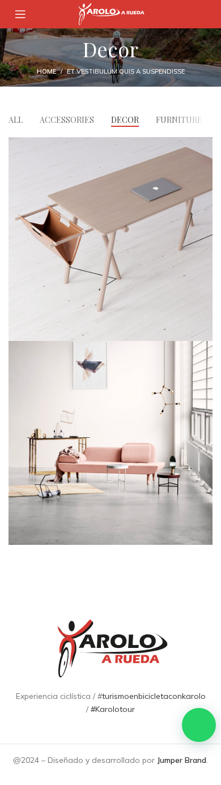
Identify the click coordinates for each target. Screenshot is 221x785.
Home (46, 71)
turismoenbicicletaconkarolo (154, 696)
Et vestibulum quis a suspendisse (126, 71)
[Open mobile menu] (20, 14)
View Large (204, 145)
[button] (199, 725)
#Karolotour (113, 709)
